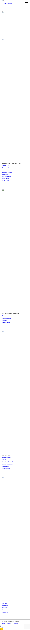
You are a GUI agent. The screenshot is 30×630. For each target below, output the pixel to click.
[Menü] (25, 3)
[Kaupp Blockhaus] (12, 3)
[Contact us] (1, 629)
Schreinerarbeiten (6, 457)
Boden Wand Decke (7, 464)
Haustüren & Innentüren (8, 462)
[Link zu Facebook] (26, 621)
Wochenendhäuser (7, 172)
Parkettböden (5, 466)
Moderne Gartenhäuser (8, 170)
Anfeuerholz (5, 607)
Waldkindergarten (6, 176)
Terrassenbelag (6, 468)
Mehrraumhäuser (6, 168)
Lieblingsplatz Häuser (7, 181)
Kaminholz (5, 605)
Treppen (4, 459)
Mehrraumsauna (6, 318)
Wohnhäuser (5, 174)
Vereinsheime (5, 178)
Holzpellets (5, 612)
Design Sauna (6, 322)
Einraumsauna (6, 316)
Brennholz (5, 603)
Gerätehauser (5, 165)
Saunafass (5, 320)
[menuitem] (25, 3)
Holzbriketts (5, 610)
